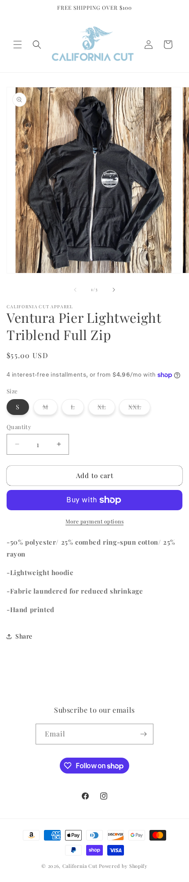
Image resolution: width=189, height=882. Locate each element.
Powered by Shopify (123, 866)
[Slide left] (75, 289)
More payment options (94, 521)
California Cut (80, 866)
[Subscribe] (143, 734)
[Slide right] (114, 289)
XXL (139, 408)
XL (106, 408)
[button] (17, 44)
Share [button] (24, 636)
